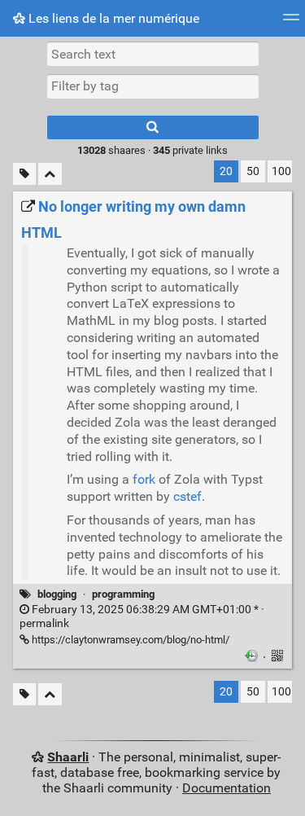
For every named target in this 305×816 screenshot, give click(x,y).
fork (144, 479)
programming (123, 594)
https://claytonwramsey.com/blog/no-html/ (129, 640)
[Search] (153, 127)
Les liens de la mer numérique (112, 18)
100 (281, 171)
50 (252, 171)
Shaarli (68, 757)
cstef (187, 496)
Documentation (226, 788)
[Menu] (291, 22)
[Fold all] (50, 174)
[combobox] (153, 86)
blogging (56, 594)
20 (226, 171)
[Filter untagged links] (24, 174)
